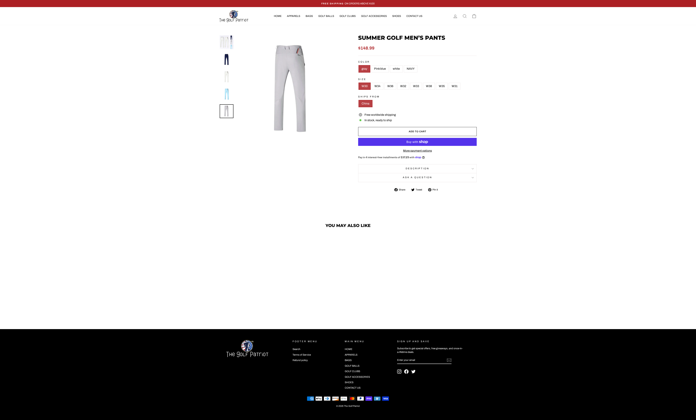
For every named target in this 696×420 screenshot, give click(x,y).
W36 (390, 86)
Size (362, 79)
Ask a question (417, 177)
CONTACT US (414, 16)
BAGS (309, 16)
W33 (416, 86)
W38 (429, 86)
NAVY (411, 68)
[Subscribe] (449, 360)
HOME (277, 16)
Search (296, 349)
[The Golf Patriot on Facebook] (406, 371)
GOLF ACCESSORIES (374, 16)
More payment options (417, 150)
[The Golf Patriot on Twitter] (413, 371)
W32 (403, 86)
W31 (454, 86)
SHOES (396, 16)
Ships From (369, 96)
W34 (377, 86)
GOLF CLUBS (347, 16)
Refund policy (300, 360)
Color (364, 62)
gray (364, 68)
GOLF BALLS (326, 16)
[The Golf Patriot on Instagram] (399, 371)
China (365, 103)
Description (417, 168)
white (396, 68)
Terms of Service (302, 354)
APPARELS (293, 16)
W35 (442, 86)
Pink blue (380, 68)
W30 (365, 86)
